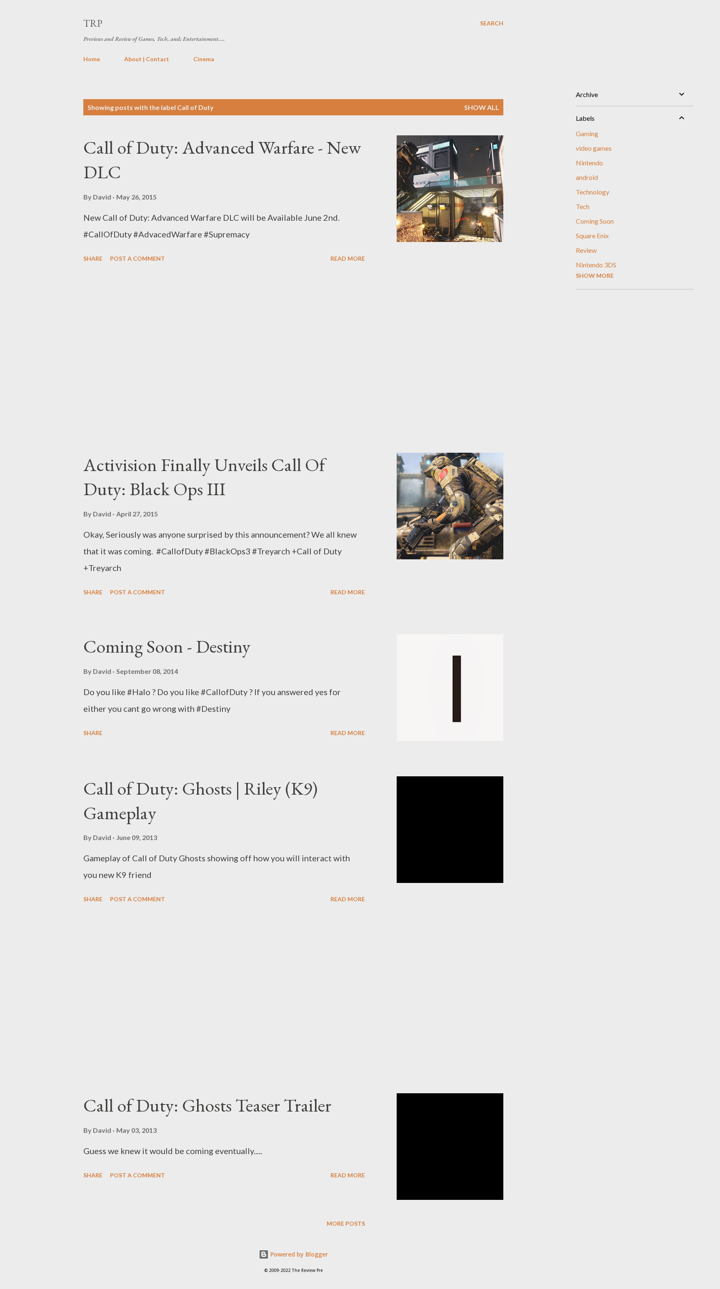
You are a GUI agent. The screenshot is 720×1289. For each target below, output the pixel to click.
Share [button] (92, 258)
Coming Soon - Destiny (166, 646)
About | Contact (146, 58)
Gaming (587, 133)
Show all (481, 107)
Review (586, 250)
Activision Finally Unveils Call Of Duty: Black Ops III (204, 477)
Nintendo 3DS (596, 265)
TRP (92, 23)
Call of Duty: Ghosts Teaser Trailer (207, 1105)
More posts (346, 1223)
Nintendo (589, 163)
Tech (583, 206)
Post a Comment (137, 258)
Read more (347, 258)
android (587, 177)
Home (91, 58)
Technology (592, 192)
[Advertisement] (224, 359)
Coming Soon (595, 221)
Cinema (203, 58)
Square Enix (592, 235)
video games (594, 148)
